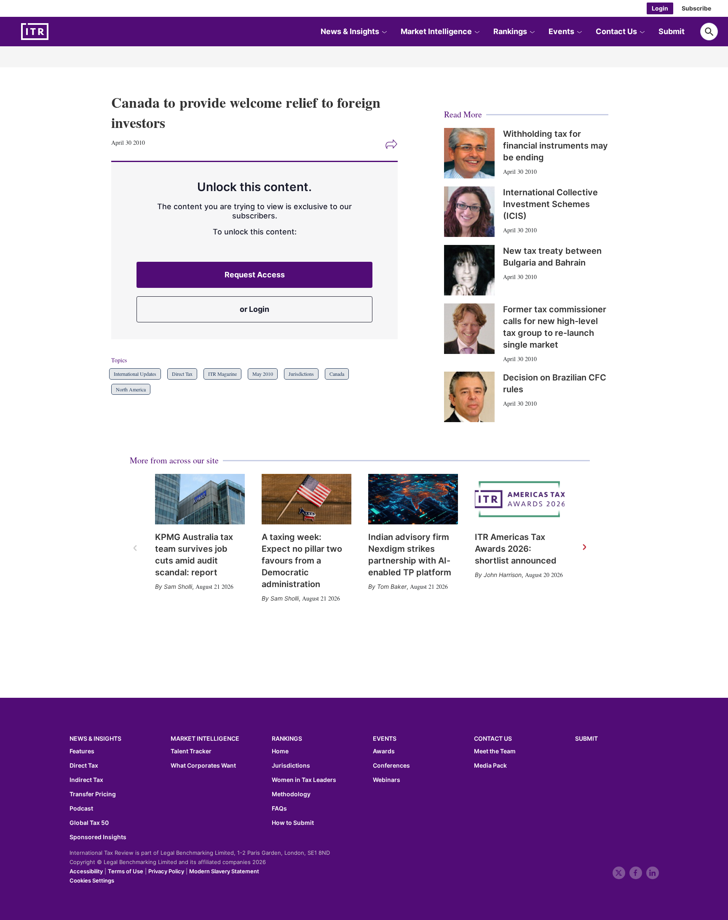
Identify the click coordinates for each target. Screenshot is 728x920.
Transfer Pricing (93, 794)
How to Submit (293, 823)
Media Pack (490, 765)
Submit (671, 31)
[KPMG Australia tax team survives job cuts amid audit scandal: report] (200, 499)
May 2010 (262, 373)
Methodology (291, 794)
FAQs (279, 808)
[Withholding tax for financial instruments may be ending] (469, 153)
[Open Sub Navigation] (384, 31)
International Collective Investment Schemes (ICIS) (550, 204)
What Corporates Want (203, 765)
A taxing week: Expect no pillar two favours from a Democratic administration (302, 560)
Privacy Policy (166, 871)
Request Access (255, 274)
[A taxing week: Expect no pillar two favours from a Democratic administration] (306, 499)
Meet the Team (495, 751)
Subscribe (696, 8)
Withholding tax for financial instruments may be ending (555, 145)
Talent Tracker (191, 751)
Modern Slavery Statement (224, 871)
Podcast (81, 808)
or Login (254, 309)
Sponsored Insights (98, 837)
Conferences (391, 765)
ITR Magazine (222, 373)
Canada (336, 373)
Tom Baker (392, 586)
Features (82, 751)
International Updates (135, 373)
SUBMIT (586, 738)
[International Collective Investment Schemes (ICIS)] (469, 211)
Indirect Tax (86, 780)
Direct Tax (182, 373)
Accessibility (86, 871)
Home (280, 751)
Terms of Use (125, 871)
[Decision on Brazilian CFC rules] (469, 397)
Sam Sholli (178, 586)
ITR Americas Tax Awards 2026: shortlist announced (516, 549)
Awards (384, 751)
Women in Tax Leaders (304, 780)
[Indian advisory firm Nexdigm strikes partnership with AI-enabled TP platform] (413, 499)
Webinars (386, 780)
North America (131, 389)
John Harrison (503, 574)
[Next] (584, 547)
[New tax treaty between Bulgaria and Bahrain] (469, 270)
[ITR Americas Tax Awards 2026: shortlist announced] (520, 499)
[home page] (54, 31)
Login (660, 8)
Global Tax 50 (89, 823)
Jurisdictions (301, 373)
